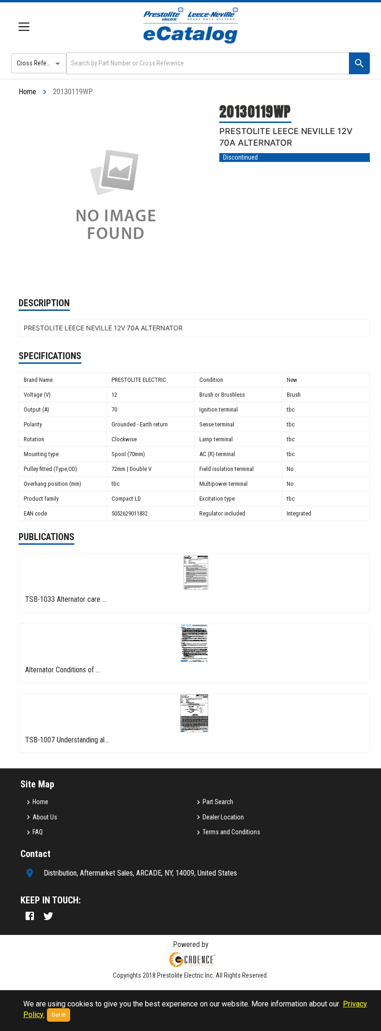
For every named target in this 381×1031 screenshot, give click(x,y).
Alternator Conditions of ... (62, 669)
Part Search (218, 801)
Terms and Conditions (231, 832)
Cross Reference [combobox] (39, 63)
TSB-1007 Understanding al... (67, 739)
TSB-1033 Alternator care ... (65, 599)
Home (27, 91)
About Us (45, 817)
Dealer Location (223, 817)
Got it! (59, 1015)
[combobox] (207, 63)
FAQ (38, 832)
